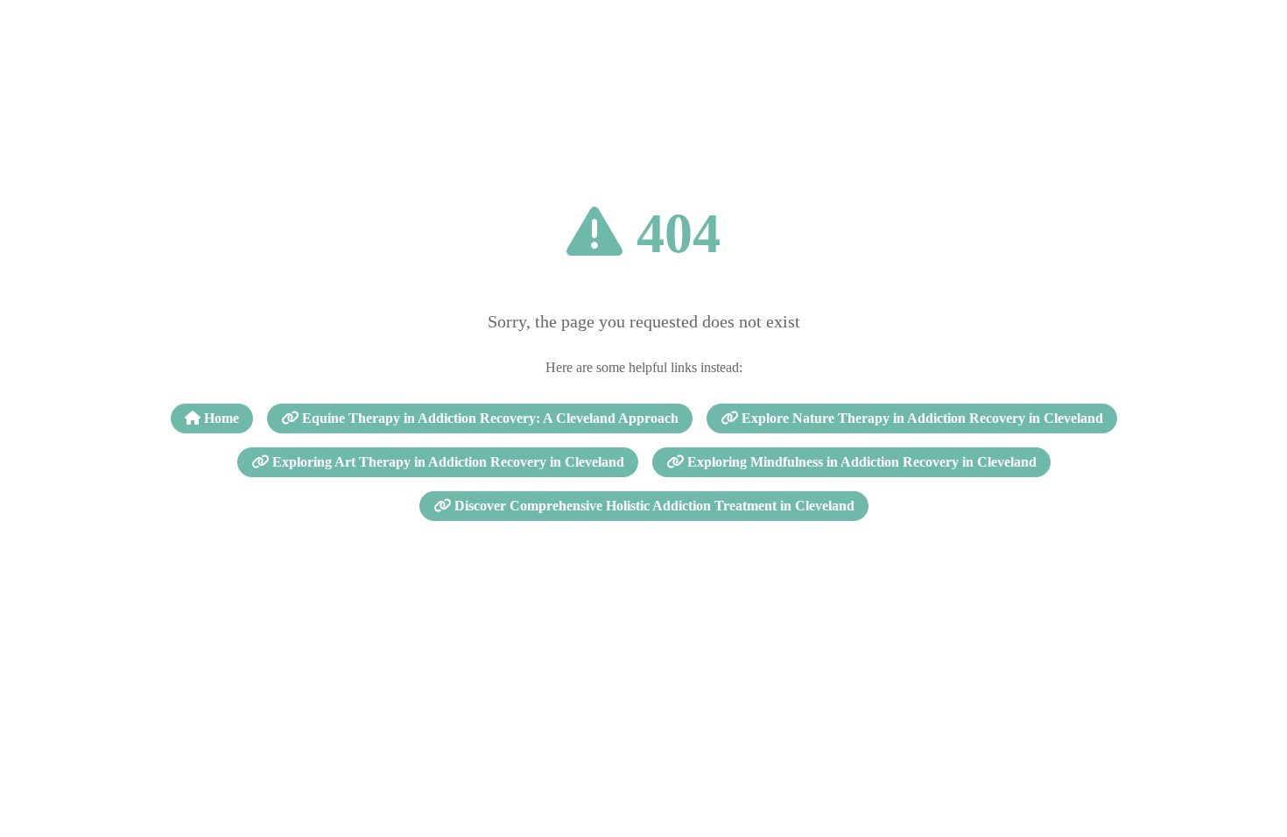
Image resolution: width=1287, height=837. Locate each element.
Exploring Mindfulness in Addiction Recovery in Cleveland (860, 461)
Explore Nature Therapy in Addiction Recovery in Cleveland (920, 418)
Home (219, 418)
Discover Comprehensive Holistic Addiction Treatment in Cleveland (652, 505)
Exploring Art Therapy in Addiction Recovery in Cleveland (446, 461)
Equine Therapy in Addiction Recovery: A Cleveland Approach (489, 418)
